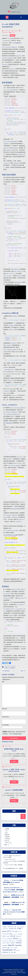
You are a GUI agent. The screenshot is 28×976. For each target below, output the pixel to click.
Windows (18, 950)
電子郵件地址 (6, 716)
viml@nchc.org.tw (10, 11)
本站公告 (7, 840)
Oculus (4, 942)
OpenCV (13, 942)
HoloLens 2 (18, 936)
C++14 (19, 931)
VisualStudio (7, 950)
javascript (9, 938)
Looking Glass (5, 940)
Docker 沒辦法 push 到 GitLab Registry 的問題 (12, 856)
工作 (6, 830)
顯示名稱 (4, 708)
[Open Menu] (7, 17)
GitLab (12, 936)
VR (14, 950)
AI (22, 928)
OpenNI (11, 945)
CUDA (4, 936)
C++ (7, 667)
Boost (4, 931)
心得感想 (7, 828)
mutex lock (9, 422)
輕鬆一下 (7, 844)
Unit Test (11, 947)
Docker (4, 926)
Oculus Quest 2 (20, 926)
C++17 (4, 934)
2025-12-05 (8, 746)
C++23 (14, 934)
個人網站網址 (5, 724)
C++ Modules (19, 934)
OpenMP (4, 945)
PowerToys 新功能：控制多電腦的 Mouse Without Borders (13, 882)
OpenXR (4, 947)
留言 (3, 681)
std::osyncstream (16, 508)
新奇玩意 (7, 838)
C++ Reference (17, 42)
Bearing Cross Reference (12, 887)
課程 (15, 952)
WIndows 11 (6, 952)
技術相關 (7, 834)
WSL (12, 952)
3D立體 (19, 928)
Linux (20, 938)
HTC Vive (10, 926)
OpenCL (8, 942)
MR (15, 926)
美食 (6, 832)
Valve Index (5, 928)
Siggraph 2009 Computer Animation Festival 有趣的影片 (14, 912)
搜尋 (14, 811)
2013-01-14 (8, 787)
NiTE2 (20, 940)
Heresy (15, 30)
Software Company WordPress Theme (13, 969)
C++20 (11, 38)
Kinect (15, 938)
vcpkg (15, 947)
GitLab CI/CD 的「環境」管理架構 (13, 864)
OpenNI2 (18, 945)
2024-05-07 (7, 30)
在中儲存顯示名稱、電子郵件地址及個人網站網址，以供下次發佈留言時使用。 (13, 732)
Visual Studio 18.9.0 (10, 859)
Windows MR (12, 928)
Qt (8, 947)
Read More (13, 761)
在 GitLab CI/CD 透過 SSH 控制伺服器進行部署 (14, 862)
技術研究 (12, 35)
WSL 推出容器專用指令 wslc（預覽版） (13, 868)
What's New (8, 842)
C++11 (14, 931)
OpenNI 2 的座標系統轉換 (14, 790)
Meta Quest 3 (12, 940)
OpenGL (19, 942)
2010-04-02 (8, 766)
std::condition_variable (11, 534)
